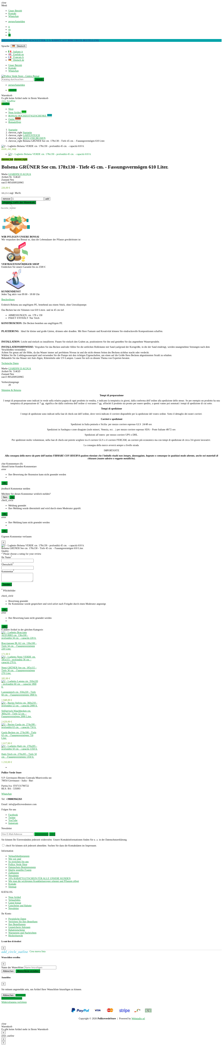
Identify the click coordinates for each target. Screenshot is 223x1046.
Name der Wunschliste (12, 967)
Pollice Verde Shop (17, 864)
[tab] (111, 299)
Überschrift (7, 564)
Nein (5, 497)
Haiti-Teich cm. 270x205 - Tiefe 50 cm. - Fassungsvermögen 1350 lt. (19, 755)
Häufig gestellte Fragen (19, 870)
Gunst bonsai (14, 903)
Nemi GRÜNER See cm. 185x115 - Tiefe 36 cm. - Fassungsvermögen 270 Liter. (19, 670)
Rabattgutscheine (16, 930)
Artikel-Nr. (6, 177)
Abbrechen (8, 971)
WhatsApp (13, 16)
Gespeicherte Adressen (19, 927)
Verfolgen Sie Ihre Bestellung (22, 921)
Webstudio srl (138, 1018)
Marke (4, 174)
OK (4, 483)
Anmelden (21, 995)
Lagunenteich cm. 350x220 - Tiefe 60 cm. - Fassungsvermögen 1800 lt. (19, 693)
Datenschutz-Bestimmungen (22, 867)
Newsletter (13, 875)
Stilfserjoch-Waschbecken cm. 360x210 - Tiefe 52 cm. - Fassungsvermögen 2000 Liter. (16, 714)
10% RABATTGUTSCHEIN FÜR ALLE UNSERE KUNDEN (39, 878)
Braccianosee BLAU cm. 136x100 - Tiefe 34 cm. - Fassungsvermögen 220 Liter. (19, 646)
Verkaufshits (14, 900)
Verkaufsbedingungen (18, 856)
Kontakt (12, 13)
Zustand (5, 179)
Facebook (13, 814)
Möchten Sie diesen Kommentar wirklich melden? (26, 494)
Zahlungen (13, 873)
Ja (12, 497)
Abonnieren (41, 834)
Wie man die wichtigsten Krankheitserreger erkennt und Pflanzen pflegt (43, 881)
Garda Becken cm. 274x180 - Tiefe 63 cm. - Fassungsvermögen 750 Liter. (18, 735)
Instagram (13, 823)
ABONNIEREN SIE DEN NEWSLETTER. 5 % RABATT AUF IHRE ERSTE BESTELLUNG (50, 40)
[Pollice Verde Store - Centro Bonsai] (20, 76)
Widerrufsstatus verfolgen (14, 1002)
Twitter (12, 817)
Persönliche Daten (17, 919)
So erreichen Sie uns (18, 861)
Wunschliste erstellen (28, 971)
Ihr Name (6, 557)
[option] (19, 643)
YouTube (12, 820)
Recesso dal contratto (11, 998)
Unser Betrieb (15, 10)
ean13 (4, 182)
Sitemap (12, 886)
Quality (5, 551)
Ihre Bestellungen (17, 924)
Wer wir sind (14, 859)
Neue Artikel (14, 897)
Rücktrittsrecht (15, 935)
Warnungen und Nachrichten (22, 932)
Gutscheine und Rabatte (20, 905)
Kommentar (7, 571)
